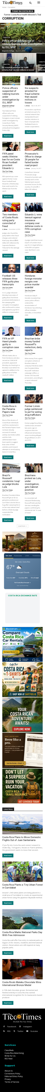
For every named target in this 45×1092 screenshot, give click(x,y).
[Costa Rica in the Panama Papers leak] (11, 398)
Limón (27, 555)
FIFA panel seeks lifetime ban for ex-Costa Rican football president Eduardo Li (11, 161)
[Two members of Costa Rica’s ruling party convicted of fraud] (11, 207)
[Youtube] (27, 1031)
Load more (21, 526)
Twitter (20, 1031)
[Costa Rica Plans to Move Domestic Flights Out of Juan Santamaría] (22, 824)
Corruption (6, 37)
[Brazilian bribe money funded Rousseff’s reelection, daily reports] (34, 331)
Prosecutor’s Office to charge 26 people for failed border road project (33, 159)
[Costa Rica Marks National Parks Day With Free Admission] (22, 919)
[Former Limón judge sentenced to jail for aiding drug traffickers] (34, 398)
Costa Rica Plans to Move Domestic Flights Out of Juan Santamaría (21, 839)
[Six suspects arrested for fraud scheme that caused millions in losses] (18, 62)
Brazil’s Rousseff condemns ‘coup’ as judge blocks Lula (11, 481)
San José (9, 555)
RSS (8, 1031)
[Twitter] (14, 1031)
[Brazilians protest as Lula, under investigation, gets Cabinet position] (34, 467)
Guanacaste (18, 555)
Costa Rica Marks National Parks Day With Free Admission (22, 934)
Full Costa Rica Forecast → (22, 582)
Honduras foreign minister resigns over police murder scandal (33, 281)
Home (4, 7)
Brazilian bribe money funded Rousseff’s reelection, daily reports (33, 344)
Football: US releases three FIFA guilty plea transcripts (10, 280)
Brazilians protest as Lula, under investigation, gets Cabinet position (33, 482)
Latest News (8, 809)
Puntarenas (36, 555)
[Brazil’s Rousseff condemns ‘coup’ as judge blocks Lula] (11, 467)
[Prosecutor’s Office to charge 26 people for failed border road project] (34, 146)
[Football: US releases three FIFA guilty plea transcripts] (11, 268)
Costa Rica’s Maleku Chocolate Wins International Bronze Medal (21, 984)
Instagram (27, 1026)
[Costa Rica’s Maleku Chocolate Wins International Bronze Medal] (22, 969)
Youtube (34, 1031)
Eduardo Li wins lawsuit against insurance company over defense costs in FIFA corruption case (34, 223)
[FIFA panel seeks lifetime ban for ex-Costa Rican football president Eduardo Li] (11, 146)
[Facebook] (4, 1026)
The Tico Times (7, 171)
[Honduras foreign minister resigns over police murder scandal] (34, 268)
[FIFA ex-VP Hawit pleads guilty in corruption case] (11, 331)
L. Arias (27, 106)
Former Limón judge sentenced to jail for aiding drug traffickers (33, 410)
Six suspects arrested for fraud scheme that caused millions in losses (32, 95)
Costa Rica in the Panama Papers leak (9, 409)
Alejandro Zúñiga (8, 106)
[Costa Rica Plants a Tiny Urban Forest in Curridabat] (22, 872)
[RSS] (4, 1031)
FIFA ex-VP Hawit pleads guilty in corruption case (10, 343)
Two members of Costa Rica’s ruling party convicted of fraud (10, 220)
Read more (8, 136)
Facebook (11, 1026)
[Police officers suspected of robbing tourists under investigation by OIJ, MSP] (22, 38)
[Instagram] (20, 1026)
